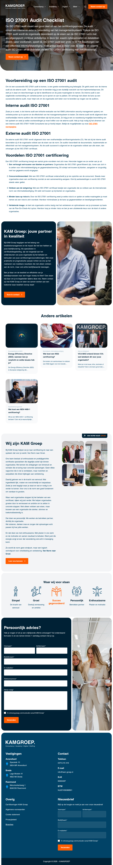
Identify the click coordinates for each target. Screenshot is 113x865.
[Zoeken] (85, 6)
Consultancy (38, 6)
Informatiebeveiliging (57, 351)
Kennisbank (46, 351)
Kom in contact (13, 295)
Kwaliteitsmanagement (15, 407)
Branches (9, 824)
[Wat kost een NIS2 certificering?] (56, 336)
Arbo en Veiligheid (83, 351)
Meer (75, 6)
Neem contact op (98, 6)
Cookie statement (13, 814)
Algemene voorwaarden (15, 809)
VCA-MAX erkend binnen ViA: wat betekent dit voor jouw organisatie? (91, 357)
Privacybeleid (11, 819)
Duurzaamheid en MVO (15, 351)
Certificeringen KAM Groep (17, 804)
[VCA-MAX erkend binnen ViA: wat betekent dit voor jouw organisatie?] (91, 336)
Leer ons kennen (15, 561)
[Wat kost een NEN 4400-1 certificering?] (22, 391)
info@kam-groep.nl (65, 772)
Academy (53, 6)
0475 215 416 (63, 763)
